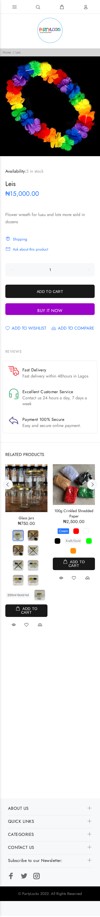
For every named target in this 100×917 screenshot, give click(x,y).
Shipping (20, 239)
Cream (63, 531)
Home (7, 52)
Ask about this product (30, 249)
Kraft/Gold (73, 540)
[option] (50, 106)
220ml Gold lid (18, 595)
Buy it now (50, 311)
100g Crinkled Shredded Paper (73, 513)
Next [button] (92, 484)
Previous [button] (8, 484)
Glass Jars (26, 518)
